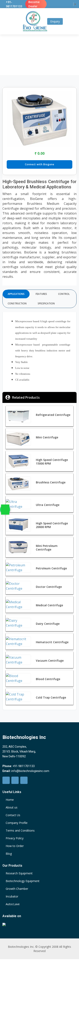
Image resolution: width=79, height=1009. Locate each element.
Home (18, 53)
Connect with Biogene (39, 164)
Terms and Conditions (20, 830)
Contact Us (13, 815)
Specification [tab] (46, 303)
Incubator (12, 896)
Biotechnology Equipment (23, 881)
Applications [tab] (16, 294)
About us (11, 807)
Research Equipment (19, 873)
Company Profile (17, 822)
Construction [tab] (17, 303)
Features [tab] (41, 294)
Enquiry (55, 21)
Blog (9, 853)
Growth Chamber (17, 888)
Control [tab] (64, 294)
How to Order (15, 846)
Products (31, 53)
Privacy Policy (14, 838)
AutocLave (13, 904)
